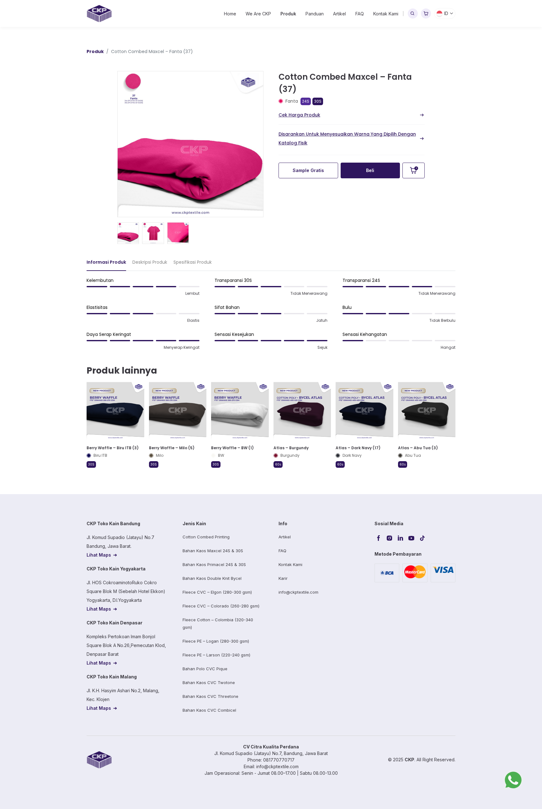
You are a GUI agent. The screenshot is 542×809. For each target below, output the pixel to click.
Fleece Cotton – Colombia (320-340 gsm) (218, 623)
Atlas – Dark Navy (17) (358, 447)
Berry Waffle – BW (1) (232, 447)
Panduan (315, 13)
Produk (288, 13)
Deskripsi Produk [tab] (149, 262)
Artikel (339, 13)
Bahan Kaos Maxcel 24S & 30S (213, 550)
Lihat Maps (99, 555)
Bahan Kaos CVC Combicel (209, 710)
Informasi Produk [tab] (106, 262)
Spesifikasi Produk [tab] (192, 262)
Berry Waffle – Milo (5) (171, 447)
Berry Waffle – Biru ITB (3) (113, 447)
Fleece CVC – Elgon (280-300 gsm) (217, 592)
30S (317, 101)
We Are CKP (258, 13)
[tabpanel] (271, 316)
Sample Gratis (308, 170)
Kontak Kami (385, 13)
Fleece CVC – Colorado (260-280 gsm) (221, 605)
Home (230, 13)
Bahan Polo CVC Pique (205, 668)
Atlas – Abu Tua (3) (418, 447)
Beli (370, 170)
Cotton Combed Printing (206, 536)
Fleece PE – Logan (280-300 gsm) (216, 641)
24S (305, 101)
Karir (283, 578)
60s (278, 464)
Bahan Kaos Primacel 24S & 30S (214, 564)
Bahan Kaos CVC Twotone (209, 682)
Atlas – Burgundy (291, 447)
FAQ (359, 13)
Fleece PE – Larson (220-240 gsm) (216, 654)
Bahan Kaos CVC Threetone (210, 696)
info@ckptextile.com (298, 592)
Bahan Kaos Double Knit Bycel (212, 578)
